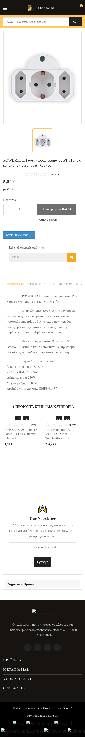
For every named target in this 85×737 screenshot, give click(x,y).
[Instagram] (57, 647)
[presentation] (38, 487)
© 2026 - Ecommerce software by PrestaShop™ (42, 708)
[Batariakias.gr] (42, 613)
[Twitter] (37, 647)
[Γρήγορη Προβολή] (26, 419)
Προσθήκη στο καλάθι (56, 209)
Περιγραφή (14, 284)
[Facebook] (28, 647)
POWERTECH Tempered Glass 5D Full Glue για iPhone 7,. (22, 434)
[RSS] (47, 647)
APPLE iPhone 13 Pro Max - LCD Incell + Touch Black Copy (60, 434)
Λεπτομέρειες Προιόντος (50, 284)
